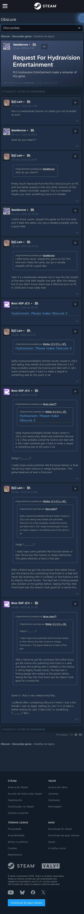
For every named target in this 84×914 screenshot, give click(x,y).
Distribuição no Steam (21, 806)
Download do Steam (60, 828)
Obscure (5, 36)
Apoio (51, 841)
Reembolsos (15, 854)
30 (75, 734)
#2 (77, 146)
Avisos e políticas (18, 841)
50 (80, 734)
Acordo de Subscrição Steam (25, 793)
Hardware (54, 800)
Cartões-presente (18, 812)
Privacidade (14, 828)
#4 (77, 232)
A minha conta (57, 848)
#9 (77, 593)
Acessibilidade (16, 835)
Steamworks (15, 800)
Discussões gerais (22, 36)
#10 (77, 719)
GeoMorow (20, 44)
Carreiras (53, 793)
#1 (77, 121)
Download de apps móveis (26, 902)
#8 (77, 478)
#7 (77, 381)
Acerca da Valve (57, 787)
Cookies (12, 848)
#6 (77, 321)
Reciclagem (55, 806)
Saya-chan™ (49, 404)
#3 (77, 200)
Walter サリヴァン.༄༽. (54, 344)
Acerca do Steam (18, 787)
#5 (77, 294)
